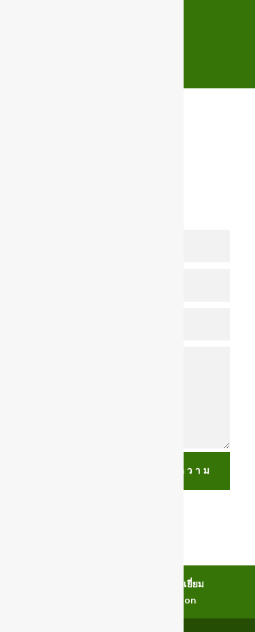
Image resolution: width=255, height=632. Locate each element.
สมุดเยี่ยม (184, 583)
